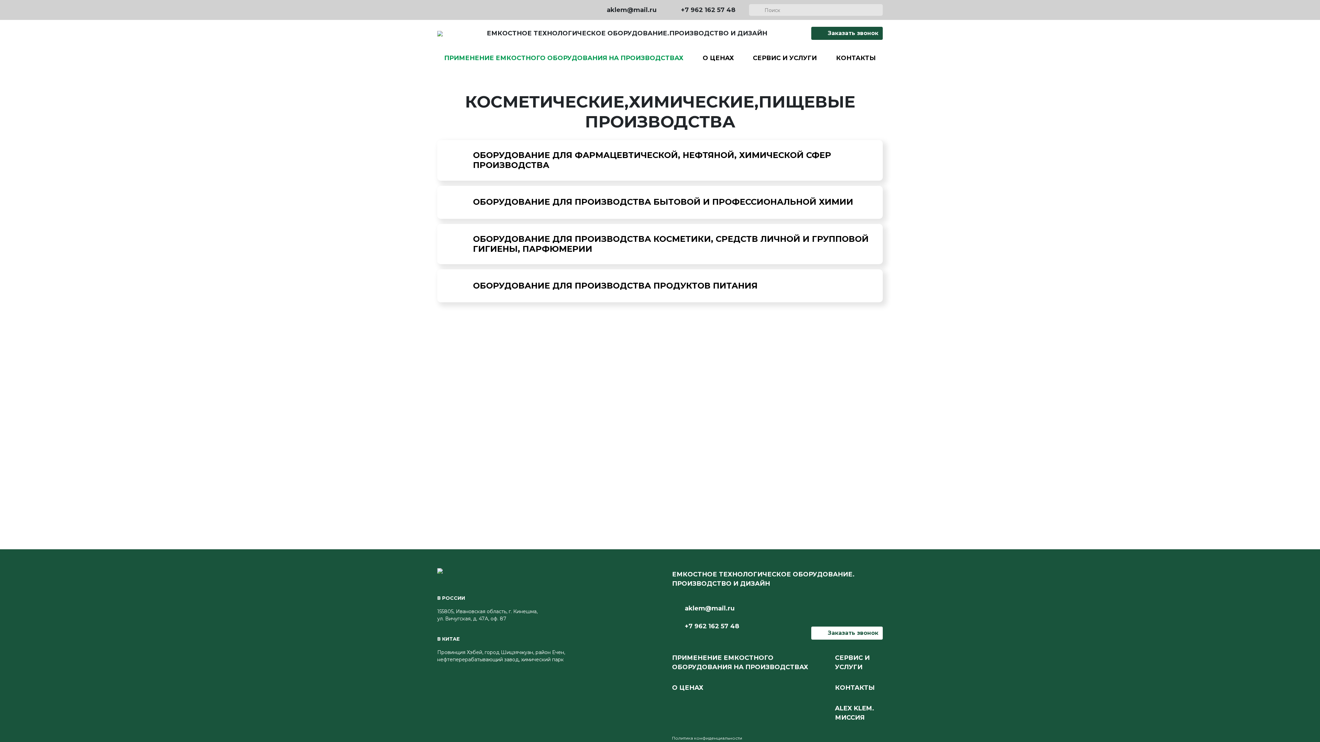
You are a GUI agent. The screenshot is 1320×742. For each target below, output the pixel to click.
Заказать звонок (852, 33)
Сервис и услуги (785, 58)
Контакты (856, 58)
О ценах (718, 58)
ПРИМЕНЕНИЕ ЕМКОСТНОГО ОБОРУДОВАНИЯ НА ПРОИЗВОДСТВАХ (563, 58)
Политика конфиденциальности (707, 738)
